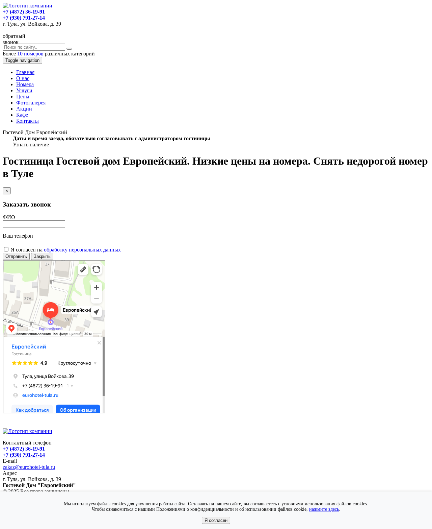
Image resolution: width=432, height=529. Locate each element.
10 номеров (30, 53)
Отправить (16, 256)
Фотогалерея (31, 102)
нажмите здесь (324, 509)
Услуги (24, 90)
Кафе (22, 115)
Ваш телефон (18, 236)
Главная (25, 72)
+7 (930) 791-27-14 (24, 18)
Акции (24, 109)
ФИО (9, 217)
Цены (22, 96)
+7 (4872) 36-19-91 (24, 12)
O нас (22, 78)
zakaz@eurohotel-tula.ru (29, 467)
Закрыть (42, 256)
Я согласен (216, 520)
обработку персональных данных (82, 250)
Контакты (27, 121)
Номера (25, 84)
